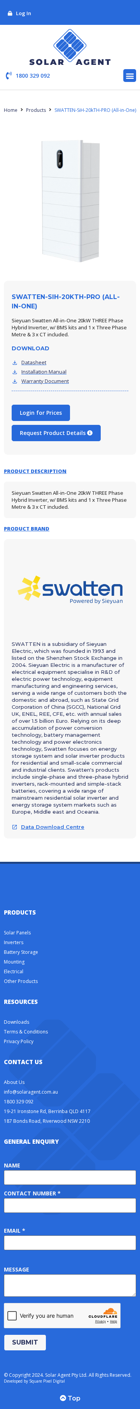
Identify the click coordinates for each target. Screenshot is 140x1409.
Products (36, 110)
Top (73, 1398)
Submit (25, 1342)
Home (11, 110)
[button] (129, 75)
